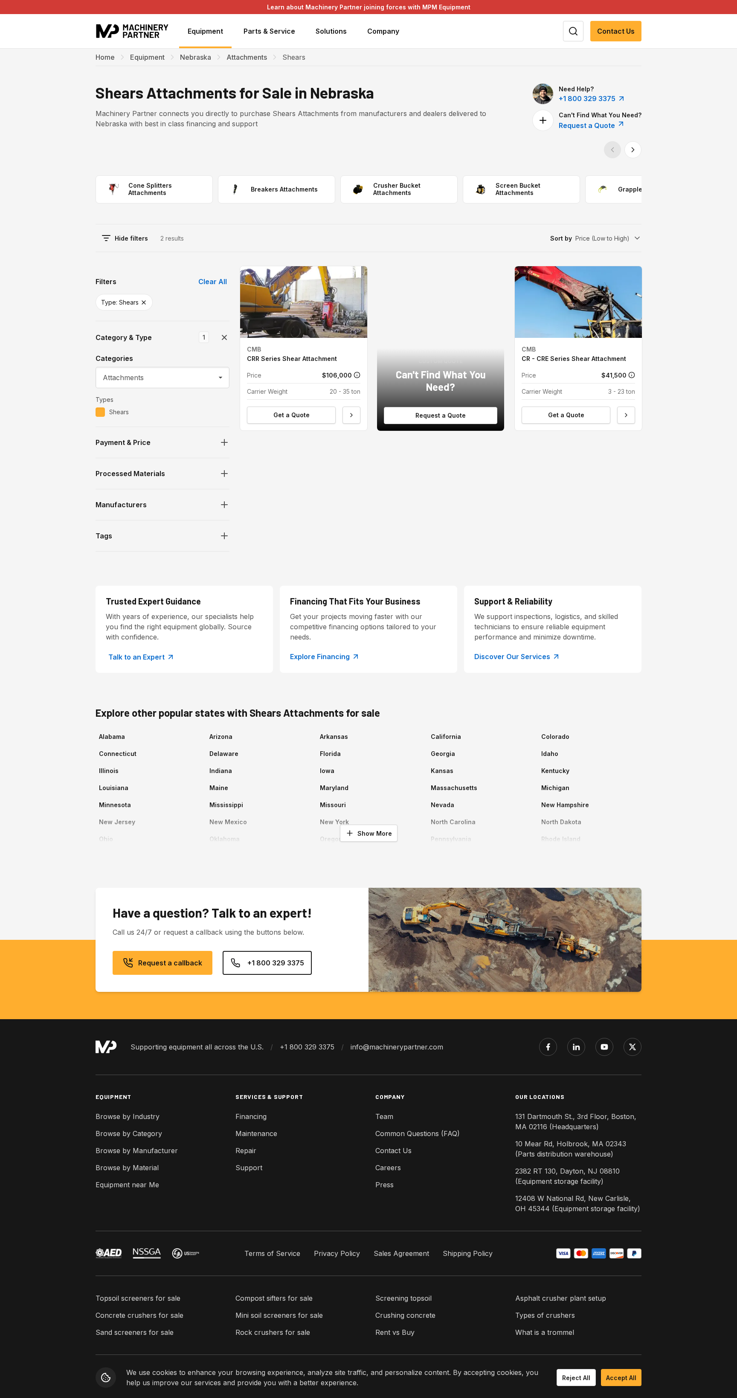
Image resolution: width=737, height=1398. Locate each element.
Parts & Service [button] (269, 31)
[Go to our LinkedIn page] (576, 1047)
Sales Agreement (401, 1253)
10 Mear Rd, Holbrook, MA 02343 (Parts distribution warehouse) (570, 1148)
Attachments (246, 57)
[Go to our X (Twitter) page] (632, 1047)
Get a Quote (291, 415)
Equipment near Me (127, 1184)
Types (104, 399)
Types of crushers (545, 1315)
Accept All (621, 1377)
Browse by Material (127, 1167)
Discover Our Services (512, 656)
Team (384, 1116)
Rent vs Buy (395, 1332)
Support (248, 1167)
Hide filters (131, 238)
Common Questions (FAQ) (417, 1133)
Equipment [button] (205, 31)
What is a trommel (544, 1332)
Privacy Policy (337, 1253)
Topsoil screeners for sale (138, 1298)
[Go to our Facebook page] (548, 1047)
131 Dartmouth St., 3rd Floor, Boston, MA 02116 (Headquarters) (575, 1121)
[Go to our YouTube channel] (604, 1047)
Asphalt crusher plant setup (560, 1298)
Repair (245, 1150)
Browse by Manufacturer (137, 1150)
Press (384, 1184)
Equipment (147, 57)
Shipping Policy (468, 1253)
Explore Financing (320, 656)
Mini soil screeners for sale (279, 1315)
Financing (251, 1116)
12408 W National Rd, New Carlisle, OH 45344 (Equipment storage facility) (577, 1203)
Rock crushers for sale (272, 1332)
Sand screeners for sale (135, 1332)
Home (105, 57)
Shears (119, 412)
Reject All (576, 1377)
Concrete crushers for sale (139, 1315)
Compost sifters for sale (274, 1298)
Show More (374, 833)
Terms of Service (272, 1253)
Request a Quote (588, 125)
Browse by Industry (128, 1116)
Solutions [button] (331, 31)
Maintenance (256, 1133)
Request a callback (170, 963)
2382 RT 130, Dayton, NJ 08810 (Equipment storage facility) (567, 1176)
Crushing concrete (405, 1315)
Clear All (212, 281)
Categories (114, 358)
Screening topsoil (403, 1298)
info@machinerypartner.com (397, 1047)
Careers (388, 1167)
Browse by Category (129, 1133)
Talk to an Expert (136, 657)
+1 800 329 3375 (587, 98)
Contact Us (616, 31)
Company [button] (383, 31)
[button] (304, 348)
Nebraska (195, 57)
